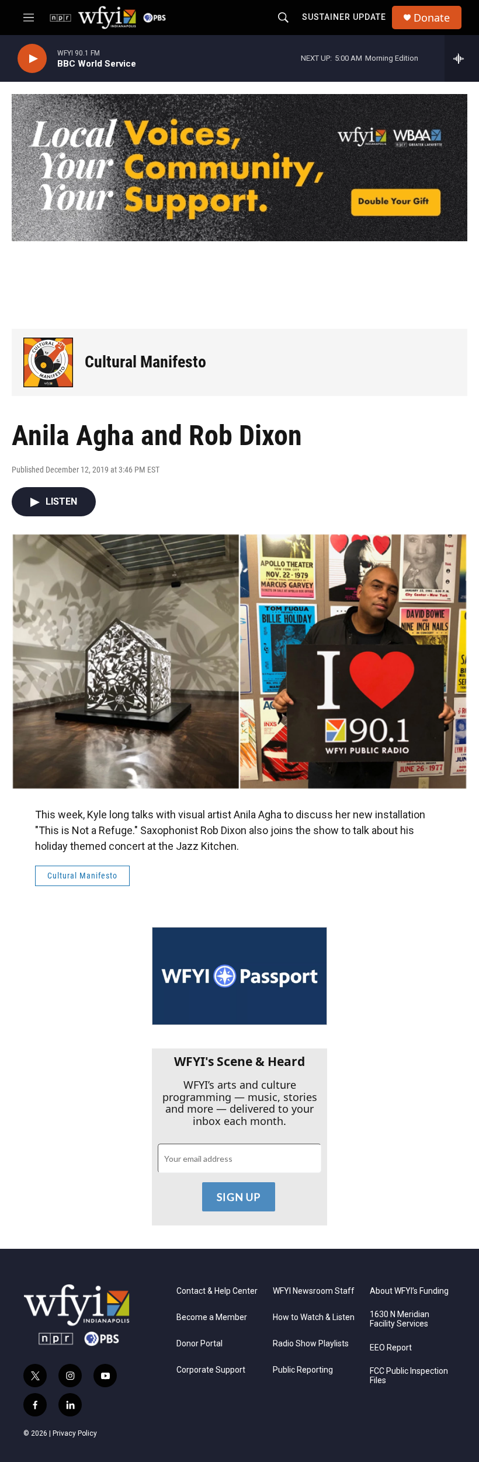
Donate (432, 18)
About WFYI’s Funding (409, 1291)
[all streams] (462, 58)
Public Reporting (303, 1370)
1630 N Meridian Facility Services (399, 1319)
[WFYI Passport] (239, 976)
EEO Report (391, 1347)
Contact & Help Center (217, 1291)
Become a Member (211, 1317)
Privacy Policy (75, 1433)
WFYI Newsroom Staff (314, 1291)
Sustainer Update (344, 17)
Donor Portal (199, 1343)
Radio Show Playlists (311, 1343)
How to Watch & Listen (314, 1317)
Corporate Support (210, 1370)
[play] (32, 58)
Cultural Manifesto (145, 361)
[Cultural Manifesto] (48, 362)
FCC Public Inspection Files (409, 1376)
